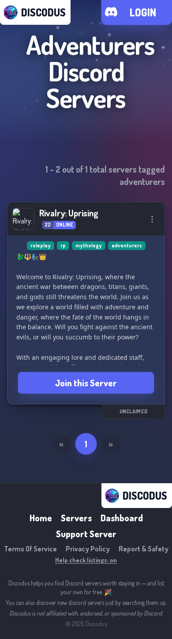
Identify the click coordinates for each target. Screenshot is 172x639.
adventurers (127, 245)
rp (63, 245)
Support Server (86, 533)
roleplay (40, 245)
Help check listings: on (86, 560)
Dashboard (122, 518)
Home (41, 518)
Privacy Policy (88, 548)
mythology (88, 245)
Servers (76, 518)
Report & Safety (143, 548)
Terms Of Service (30, 548)
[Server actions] (152, 219)
